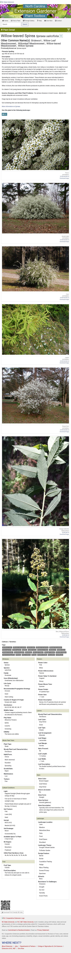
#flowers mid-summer (42, 647)
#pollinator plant (7, 647)
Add (5, 114)
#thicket (18, 654)
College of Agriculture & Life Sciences (50, 946)
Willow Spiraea (25, 45)
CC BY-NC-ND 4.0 (64, 176)
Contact (59, 21)
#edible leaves (32, 650)
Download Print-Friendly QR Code (13, 912)
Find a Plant (16, 21)
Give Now (49, 21)
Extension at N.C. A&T (9, 948)
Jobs (16, 946)
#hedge (34, 654)
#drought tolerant (49, 652)
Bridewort (36, 40)
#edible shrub (61, 650)
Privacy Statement (43, 930)
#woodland (51, 654)
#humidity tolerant (61, 652)
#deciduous (52, 650)
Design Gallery (29, 21)
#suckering (29, 652)
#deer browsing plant (8, 654)
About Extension (7, 946)
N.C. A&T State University (25, 922)
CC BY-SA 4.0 (65, 532)
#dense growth (7, 650)
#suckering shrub (19, 652)
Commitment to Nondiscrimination (19, 930)
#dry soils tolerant (38, 652)
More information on (11, 106)
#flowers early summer (19, 647)
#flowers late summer (55, 647)
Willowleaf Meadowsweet (31, 43)
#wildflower (59, 654)
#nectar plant (30, 647)
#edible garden (17, 650)
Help (40, 21)
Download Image (64, 178)
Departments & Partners (28, 946)
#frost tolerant (26, 654)
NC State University (8, 922)
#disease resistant (8, 652)
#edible (24, 650)
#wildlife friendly (42, 654)
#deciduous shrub (43, 650)
